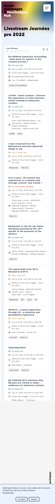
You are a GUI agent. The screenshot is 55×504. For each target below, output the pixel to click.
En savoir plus (8, 493)
